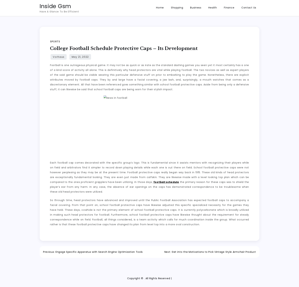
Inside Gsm (55, 6)
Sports (55, 41)
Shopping (177, 7)
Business (195, 7)
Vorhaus (58, 57)
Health (212, 7)
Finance (229, 7)
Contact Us (248, 7)
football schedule (166, 182)
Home (160, 7)
